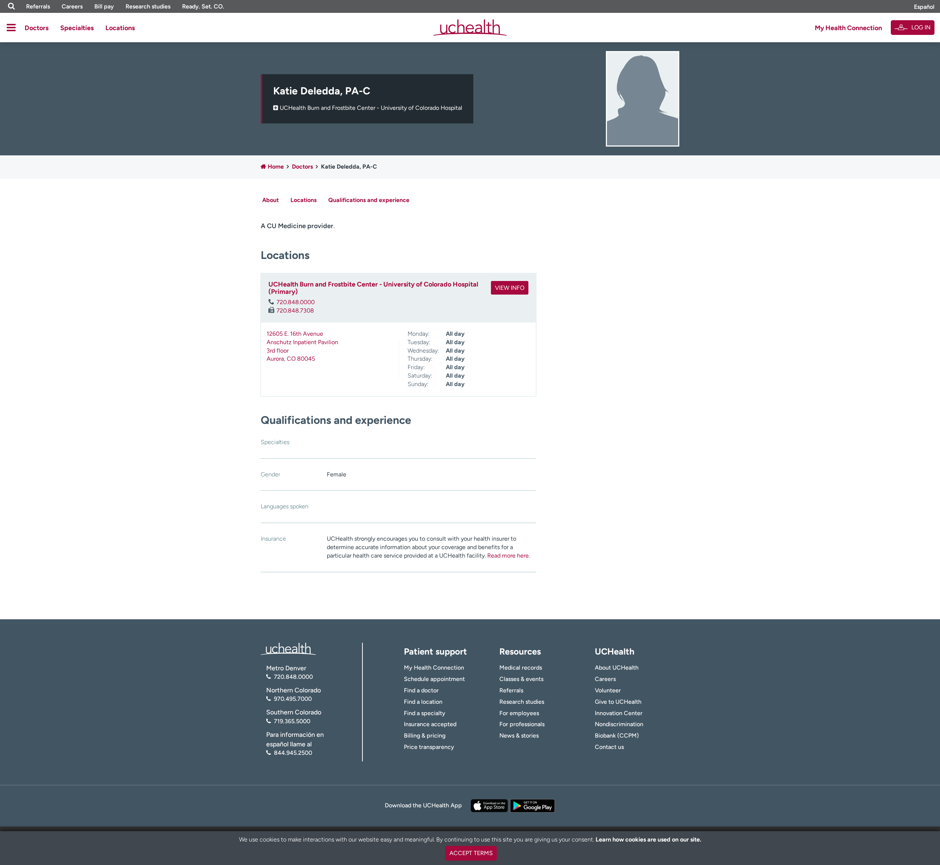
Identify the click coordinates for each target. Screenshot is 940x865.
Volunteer (608, 690)
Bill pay (104, 6)
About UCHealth (617, 667)
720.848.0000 (295, 302)
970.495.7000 (293, 698)
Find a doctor (421, 690)
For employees (519, 713)
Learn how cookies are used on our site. (648, 839)
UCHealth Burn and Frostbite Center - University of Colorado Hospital (371, 107)
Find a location (423, 701)
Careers (72, 6)
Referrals (38, 6)
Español (924, 6)
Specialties (77, 28)
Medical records (520, 667)
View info (509, 287)
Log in (920, 27)
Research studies (148, 6)
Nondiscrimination (619, 724)
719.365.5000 (292, 721)
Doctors (36, 28)
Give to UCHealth (618, 701)
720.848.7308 (295, 310)
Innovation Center (619, 713)
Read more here (508, 555)
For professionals (522, 724)
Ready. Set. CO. (203, 6)
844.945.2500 (293, 752)
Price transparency (429, 746)
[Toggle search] (11, 6)
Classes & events (521, 678)
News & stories (519, 735)
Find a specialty (424, 713)
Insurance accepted (430, 724)
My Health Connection (848, 28)
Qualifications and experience (368, 200)
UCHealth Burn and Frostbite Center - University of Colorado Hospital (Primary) (373, 288)
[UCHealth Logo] (288, 648)
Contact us (609, 746)
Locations (120, 28)
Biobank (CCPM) (617, 735)
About (270, 200)
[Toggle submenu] (11, 27)
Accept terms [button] (471, 853)
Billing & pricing (424, 735)
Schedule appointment (434, 678)
